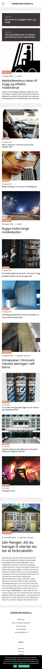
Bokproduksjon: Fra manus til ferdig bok (19, 187)
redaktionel (7, 532)
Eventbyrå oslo (8, 491)
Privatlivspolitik (24, 666)
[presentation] (38, 340)
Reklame (21, 649)
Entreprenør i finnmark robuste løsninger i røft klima (18, 364)
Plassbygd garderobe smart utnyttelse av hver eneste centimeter (20, 316)
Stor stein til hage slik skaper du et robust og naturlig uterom (20, 408)
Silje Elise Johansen (23, 355)
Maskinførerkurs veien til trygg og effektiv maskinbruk (19, 84)
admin (19, 76)
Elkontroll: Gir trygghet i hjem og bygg (20, 20)
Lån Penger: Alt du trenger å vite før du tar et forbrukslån (19, 546)
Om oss (21, 652)
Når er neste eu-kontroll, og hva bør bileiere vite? (18, 146)
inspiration (8, 17)
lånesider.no (18, 590)
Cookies (21, 655)
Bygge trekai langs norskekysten (15, 230)
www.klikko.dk (22, 632)
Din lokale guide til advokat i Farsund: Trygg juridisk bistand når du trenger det (21, 274)
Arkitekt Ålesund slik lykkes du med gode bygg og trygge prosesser (20, 450)
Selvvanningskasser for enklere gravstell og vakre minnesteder (20, 35)
